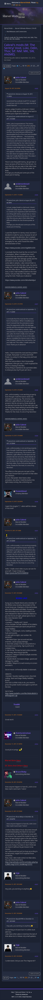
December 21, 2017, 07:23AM (13, 811)
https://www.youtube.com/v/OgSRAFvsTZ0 (20, 248)
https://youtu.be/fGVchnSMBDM (16, 573)
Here (18, 760)
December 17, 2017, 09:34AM (13, 593)
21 (31, 66)
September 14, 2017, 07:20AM (14, 390)
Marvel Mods (10, 16)
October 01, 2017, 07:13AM (13, 530)
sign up (17, 5)
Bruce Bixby (21, 771)
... (21, 66)
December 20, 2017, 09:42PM (13, 782)
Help (12, 992)
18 (23, 66)
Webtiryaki (25, 994)
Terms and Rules (20, 992)
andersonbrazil (22, 184)
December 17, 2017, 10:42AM (13, 715)
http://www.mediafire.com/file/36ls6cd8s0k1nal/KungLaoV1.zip (21, 694)
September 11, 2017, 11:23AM (14, 195)
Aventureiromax (23, 733)
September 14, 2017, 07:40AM (14, 435)
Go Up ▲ (29, 992)
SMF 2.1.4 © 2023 (16, 996)
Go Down (7, 66)
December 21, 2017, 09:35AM (13, 956)
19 (25, 66)
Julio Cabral (21, 77)
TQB (17, 873)
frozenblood (21, 491)
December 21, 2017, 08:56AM (13, 913)
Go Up (6, 978)
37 (38, 66)
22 (34, 66)
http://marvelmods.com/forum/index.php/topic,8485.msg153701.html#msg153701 (21, 863)
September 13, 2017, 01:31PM (14, 304)
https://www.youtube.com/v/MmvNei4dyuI (20, 280)
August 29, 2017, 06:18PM (12, 88)
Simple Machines (27, 996)
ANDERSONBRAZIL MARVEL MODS (16, 287)
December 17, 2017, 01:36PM (13, 744)
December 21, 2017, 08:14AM (13, 884)
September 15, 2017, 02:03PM (14, 501)
